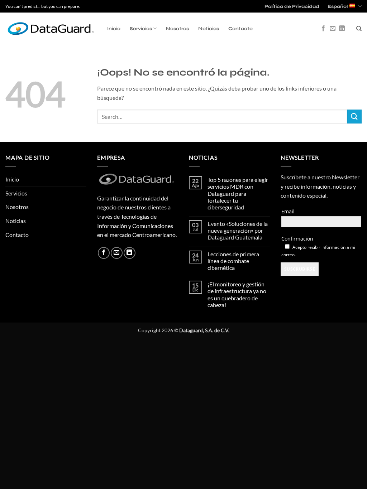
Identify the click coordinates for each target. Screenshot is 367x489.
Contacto (240, 29)
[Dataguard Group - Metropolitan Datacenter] (50, 29)
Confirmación (297, 238)
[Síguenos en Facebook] (323, 28)
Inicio (113, 29)
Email (288, 211)
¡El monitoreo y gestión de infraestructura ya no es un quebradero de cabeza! (237, 294)
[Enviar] (354, 117)
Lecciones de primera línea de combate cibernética (233, 261)
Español (338, 6)
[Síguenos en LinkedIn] (342, 28)
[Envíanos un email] (332, 28)
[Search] (359, 28)
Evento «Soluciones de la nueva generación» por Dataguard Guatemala (238, 230)
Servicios (141, 29)
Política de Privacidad (291, 6)
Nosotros (177, 29)
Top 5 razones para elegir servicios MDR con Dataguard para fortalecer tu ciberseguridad (238, 193)
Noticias (208, 29)
